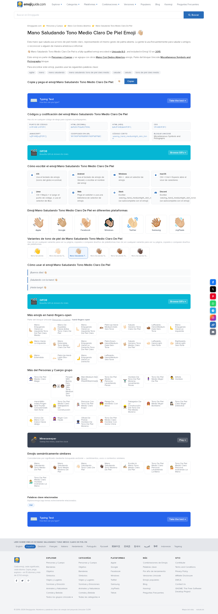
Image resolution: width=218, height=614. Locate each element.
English (19, 546)
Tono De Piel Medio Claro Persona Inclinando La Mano (179, 467)
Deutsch (42, 546)
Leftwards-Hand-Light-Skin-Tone (154, 343)
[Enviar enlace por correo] (213, 332)
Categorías (73, 4)
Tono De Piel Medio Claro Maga (37, 379)
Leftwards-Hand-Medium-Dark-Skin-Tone (155, 328)
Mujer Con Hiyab (59, 419)
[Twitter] (22, 580)
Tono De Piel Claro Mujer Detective (178, 403)
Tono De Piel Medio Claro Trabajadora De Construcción (61, 405)
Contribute (180, 562)
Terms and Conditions (185, 567)
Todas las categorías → (89, 597)
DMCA (178, 580)
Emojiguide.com (34, 26)
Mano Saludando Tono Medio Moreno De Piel (60, 467)
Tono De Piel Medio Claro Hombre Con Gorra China (108, 421)
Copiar (130, 81)
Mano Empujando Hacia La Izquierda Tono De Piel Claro (85, 329)
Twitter (114, 580)
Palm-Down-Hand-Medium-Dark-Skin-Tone (109, 344)
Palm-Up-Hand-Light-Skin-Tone (61, 357)
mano (41, 72)
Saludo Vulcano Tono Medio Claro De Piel (132, 344)
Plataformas (90, 4)
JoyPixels (115, 588)
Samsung (115, 584)
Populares (146, 4)
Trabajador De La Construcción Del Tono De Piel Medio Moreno (132, 406)
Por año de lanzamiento (154, 571)
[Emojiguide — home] (31, 4)
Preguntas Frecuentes (188, 4)
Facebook (115, 571)
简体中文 (116, 546)
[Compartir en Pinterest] (213, 296)
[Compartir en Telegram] (213, 311)
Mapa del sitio (188, 610)
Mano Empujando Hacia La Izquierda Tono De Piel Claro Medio (38, 330)
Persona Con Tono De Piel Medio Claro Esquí (85, 404)
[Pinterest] (28, 580)
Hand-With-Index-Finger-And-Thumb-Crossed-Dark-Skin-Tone (38, 405)
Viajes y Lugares (54, 580)
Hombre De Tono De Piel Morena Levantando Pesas (131, 381)
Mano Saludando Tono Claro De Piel (85, 466)
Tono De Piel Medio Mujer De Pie (155, 379)
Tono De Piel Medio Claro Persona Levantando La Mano (155, 467)
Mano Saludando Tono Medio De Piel (37, 466)
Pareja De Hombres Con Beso (109, 403)
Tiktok (113, 593)
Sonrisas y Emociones (89, 584)
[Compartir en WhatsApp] (213, 303)
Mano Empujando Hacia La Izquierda (178, 328)
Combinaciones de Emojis (155, 562)
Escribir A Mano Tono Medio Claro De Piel (131, 466)
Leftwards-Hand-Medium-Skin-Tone (109, 357)
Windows (115, 575)
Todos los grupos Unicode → (59, 597)
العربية (147, 546)
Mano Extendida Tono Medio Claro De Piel (61, 344)
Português (91, 546)
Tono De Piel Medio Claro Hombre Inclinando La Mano (38, 481)
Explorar (57, 4)
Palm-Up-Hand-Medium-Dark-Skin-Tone (109, 327)
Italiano (64, 546)
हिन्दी (155, 546)
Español (30, 546)
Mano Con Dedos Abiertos (79, 26)
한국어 (137, 546)
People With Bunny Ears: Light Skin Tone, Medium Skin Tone (62, 386)
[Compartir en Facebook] (213, 282)
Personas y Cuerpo (54, 26)
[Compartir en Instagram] (213, 318)
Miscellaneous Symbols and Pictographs (167, 137)
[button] (46, 126)
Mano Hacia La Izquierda (37, 342)
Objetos (50, 571)
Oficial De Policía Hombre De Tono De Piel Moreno (84, 422)
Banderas (50, 567)
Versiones (130, 4)
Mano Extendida (36, 356)
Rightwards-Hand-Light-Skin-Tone (178, 343)
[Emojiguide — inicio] (17, 560)
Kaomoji (168, 4)
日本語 (127, 546)
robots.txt (200, 610)
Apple (113, 562)
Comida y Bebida (54, 593)
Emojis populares (151, 580)
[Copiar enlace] (213, 325)
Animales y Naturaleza (56, 588)
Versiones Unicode (152, 575)
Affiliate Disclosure (184, 575)
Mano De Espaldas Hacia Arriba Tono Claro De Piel (61, 329)
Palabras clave (150, 567)
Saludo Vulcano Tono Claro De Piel (132, 327)
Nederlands (77, 546)
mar (31, 505)
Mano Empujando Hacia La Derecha (84, 358)
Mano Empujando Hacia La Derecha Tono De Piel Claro (85, 345)
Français (53, 546)
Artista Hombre (176, 378)
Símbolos (50, 575)
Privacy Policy (181, 571)
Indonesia (166, 546)
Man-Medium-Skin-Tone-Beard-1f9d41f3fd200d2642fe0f (86, 379)
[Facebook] (16, 580)
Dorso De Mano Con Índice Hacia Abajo (37, 421)
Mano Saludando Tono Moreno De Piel (108, 466)
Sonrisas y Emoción (55, 584)
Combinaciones (110, 4)
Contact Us (180, 584)
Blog (157, 4)
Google (114, 567)
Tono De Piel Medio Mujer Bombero (155, 403)
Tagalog (178, 546)
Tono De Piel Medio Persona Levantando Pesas (108, 381)
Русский (104, 546)
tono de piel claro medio (147, 72)
